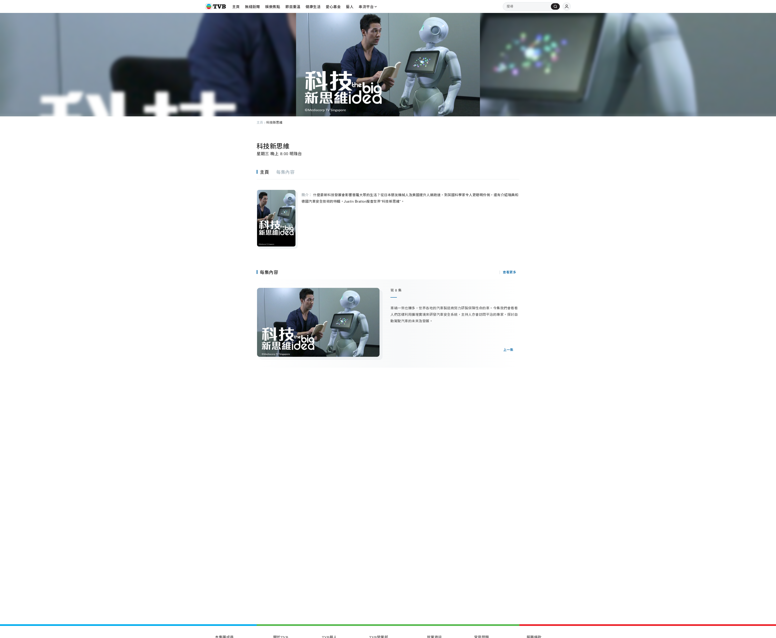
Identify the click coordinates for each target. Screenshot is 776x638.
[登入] (567, 6)
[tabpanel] (388, 213)
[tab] (266, 171)
